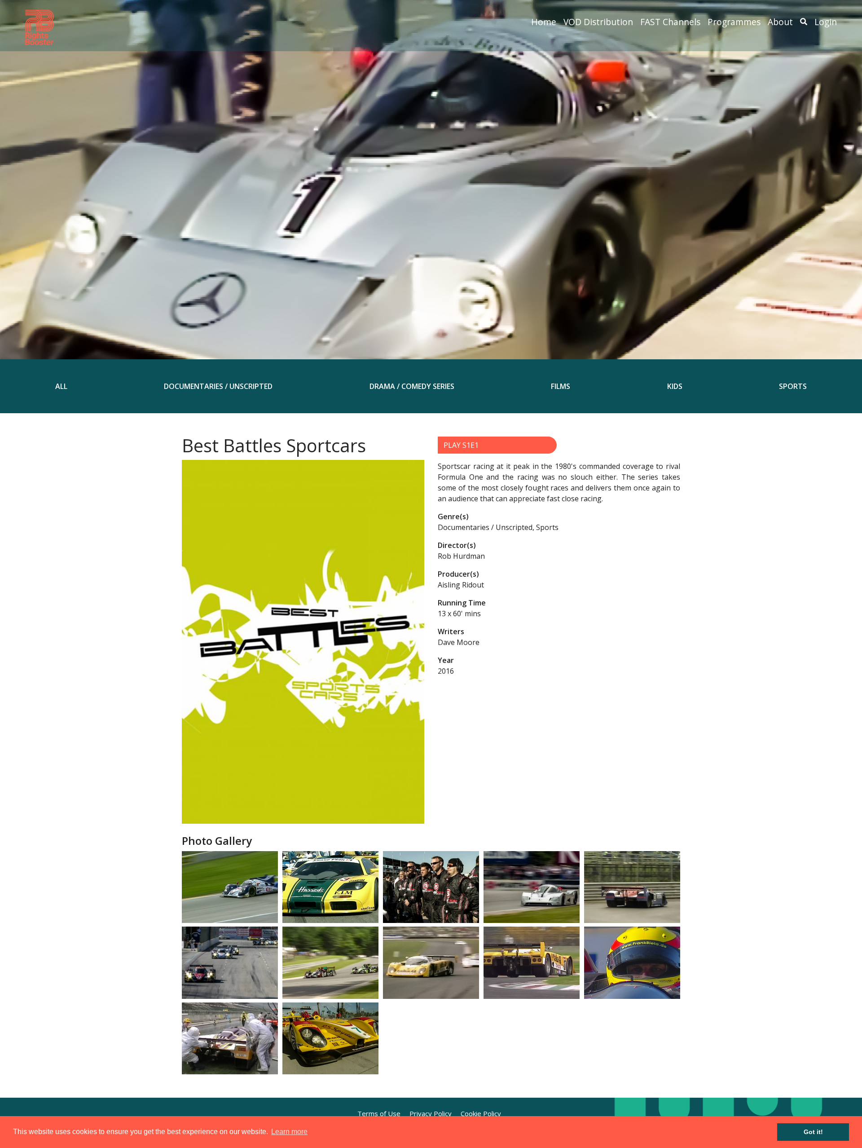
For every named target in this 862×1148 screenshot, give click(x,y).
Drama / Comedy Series (411, 386)
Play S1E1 (461, 445)
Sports (793, 386)
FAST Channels (670, 22)
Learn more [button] (289, 1131)
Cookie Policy (481, 1113)
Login (825, 22)
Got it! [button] (813, 1131)
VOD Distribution (598, 22)
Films (560, 386)
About (780, 22)
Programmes (734, 22)
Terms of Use (378, 1113)
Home (543, 22)
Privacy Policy (430, 1113)
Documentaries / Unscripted (218, 386)
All (61, 386)
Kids (674, 386)
